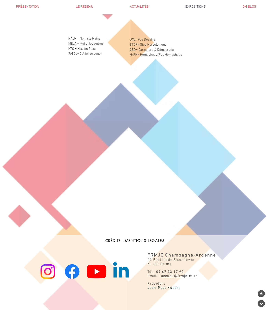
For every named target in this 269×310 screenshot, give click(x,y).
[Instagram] (48, 271)
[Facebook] (72, 271)
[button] (84, 8)
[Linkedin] (121, 271)
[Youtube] (96, 271)
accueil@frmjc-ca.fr (179, 276)
